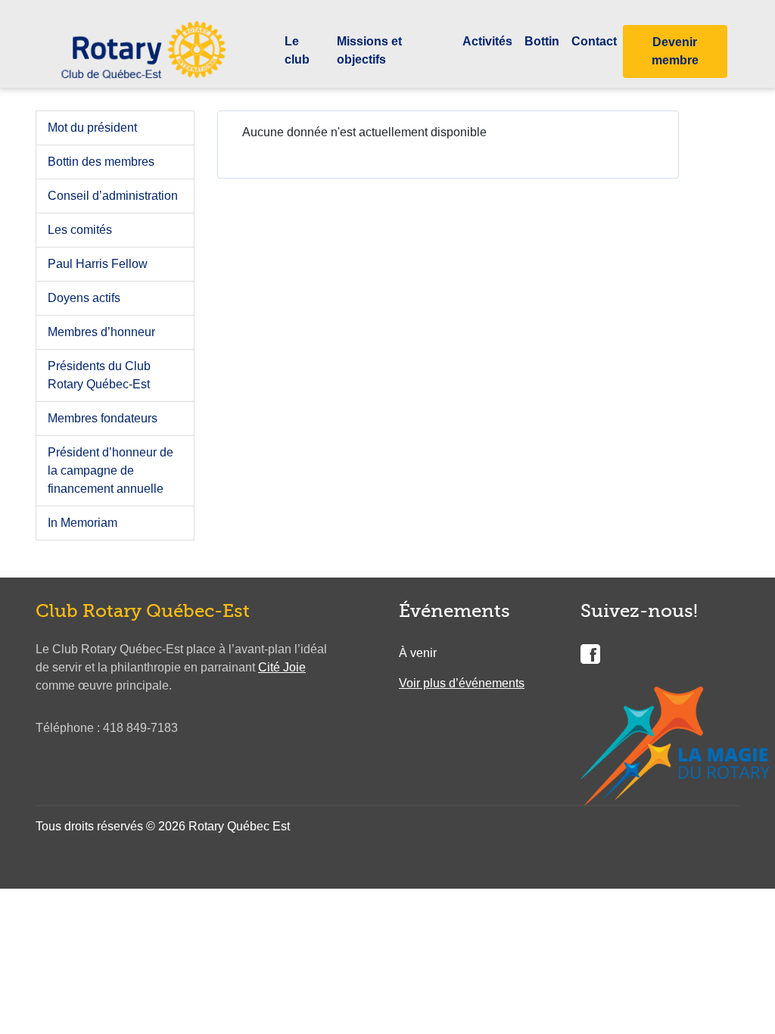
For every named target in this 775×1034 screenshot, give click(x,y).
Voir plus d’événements (461, 683)
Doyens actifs (84, 297)
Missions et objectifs (369, 50)
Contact (594, 41)
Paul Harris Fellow (98, 263)
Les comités (80, 229)
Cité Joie (282, 667)
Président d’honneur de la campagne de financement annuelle (110, 470)
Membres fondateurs (102, 418)
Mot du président (92, 127)
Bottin (541, 41)
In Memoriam (82, 522)
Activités (487, 41)
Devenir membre (675, 51)
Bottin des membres (101, 161)
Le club (297, 50)
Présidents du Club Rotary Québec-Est (99, 375)
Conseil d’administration (113, 195)
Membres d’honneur (101, 331)
